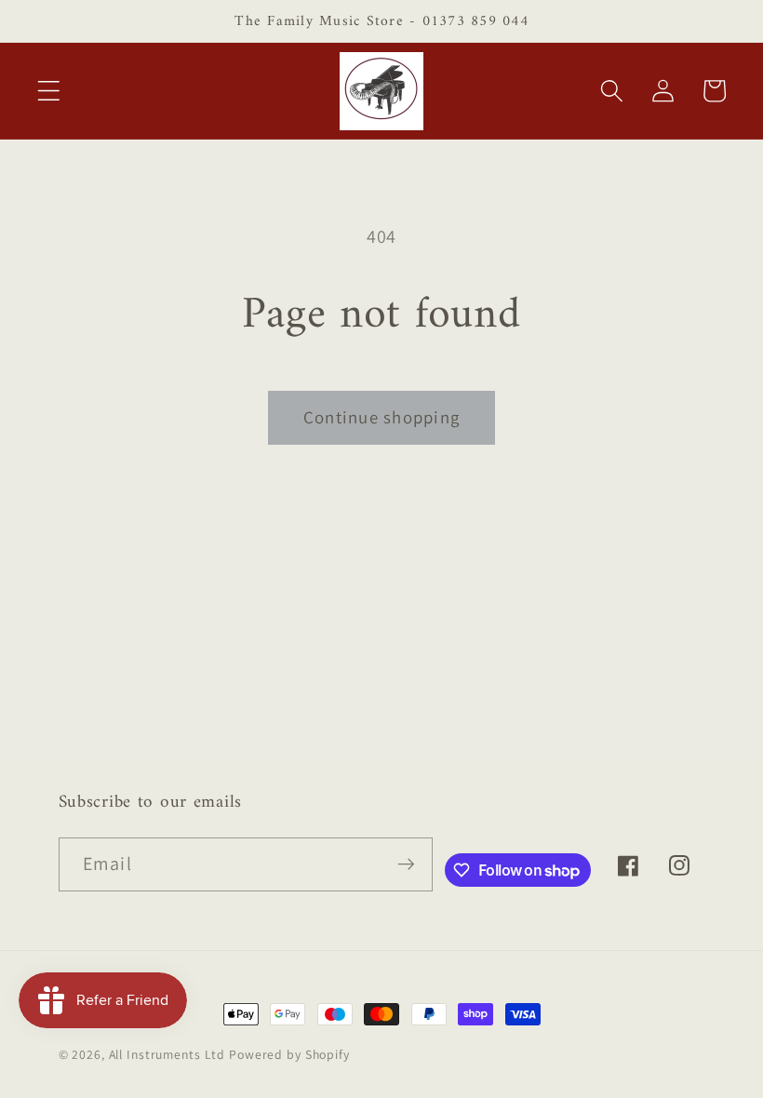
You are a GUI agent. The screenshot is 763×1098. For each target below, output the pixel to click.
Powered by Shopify (289, 1054)
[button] (48, 90)
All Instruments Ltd (167, 1054)
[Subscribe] (406, 864)
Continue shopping (381, 417)
